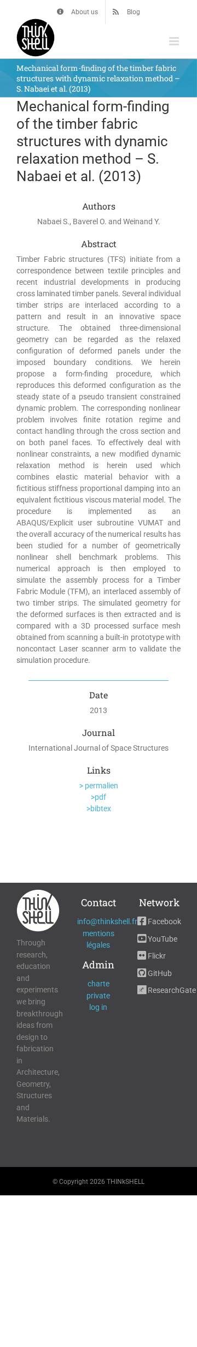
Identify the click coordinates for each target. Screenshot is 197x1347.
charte (98, 983)
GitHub (159, 973)
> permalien (98, 785)
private (98, 995)
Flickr (156, 955)
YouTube (161, 939)
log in (98, 1007)
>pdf (98, 797)
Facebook (163, 921)
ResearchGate (171, 990)
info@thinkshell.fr (107, 921)
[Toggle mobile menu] (175, 41)
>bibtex (98, 808)
